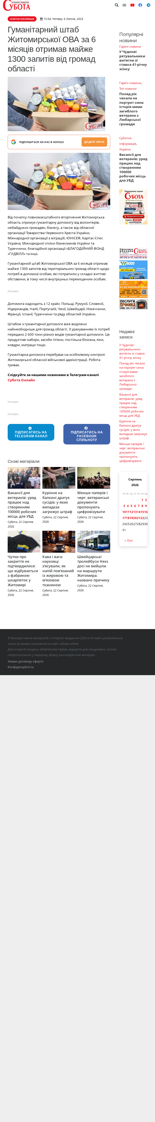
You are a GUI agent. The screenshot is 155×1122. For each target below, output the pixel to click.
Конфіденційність (21, 667)
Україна (125, 149)
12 (131, 512)
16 (146, 512)
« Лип (129, 540)
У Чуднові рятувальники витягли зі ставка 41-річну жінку (133, 60)
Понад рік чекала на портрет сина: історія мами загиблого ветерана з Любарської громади (131, 109)
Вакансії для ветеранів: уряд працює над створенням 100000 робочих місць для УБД (22, 504)
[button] (117, 5)
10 (124, 512)
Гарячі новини (130, 46)
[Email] (124, 5)
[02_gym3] (59, 181)
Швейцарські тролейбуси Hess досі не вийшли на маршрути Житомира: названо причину (93, 568)
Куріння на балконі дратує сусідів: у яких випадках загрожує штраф (57, 502)
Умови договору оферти (26, 661)
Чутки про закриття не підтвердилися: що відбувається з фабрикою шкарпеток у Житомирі (23, 570)
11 (128, 512)
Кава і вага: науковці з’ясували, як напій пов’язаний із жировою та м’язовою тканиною (58, 570)
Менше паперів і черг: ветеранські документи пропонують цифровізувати (93, 502)
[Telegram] (148, 5)
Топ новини (128, 88)
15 (142, 512)
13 (135, 512)
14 (138, 512)
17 (124, 518)
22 (142, 518)
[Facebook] (140, 5)
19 (131, 518)
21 (138, 518)
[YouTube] (132, 5)
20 (135, 518)
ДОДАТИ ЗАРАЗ (94, 142)
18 (128, 518)
